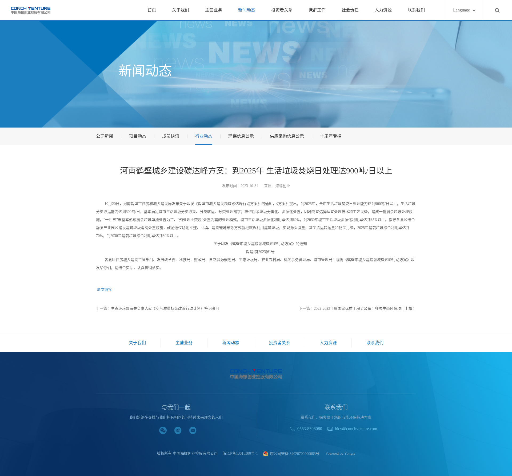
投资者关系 (282, 10)
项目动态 (137, 136)
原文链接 (104, 290)
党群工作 (317, 10)
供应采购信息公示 (287, 136)
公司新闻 (104, 136)
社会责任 (350, 10)
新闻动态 (246, 10)
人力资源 (383, 10)
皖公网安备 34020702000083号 (294, 454)
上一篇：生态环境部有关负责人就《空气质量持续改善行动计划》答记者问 (157, 309)
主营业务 (213, 10)
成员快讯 (170, 136)
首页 (151, 10)
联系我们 (416, 10)
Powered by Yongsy (340, 453)
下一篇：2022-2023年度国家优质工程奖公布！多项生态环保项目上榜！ (357, 309)
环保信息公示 (241, 136)
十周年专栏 (330, 136)
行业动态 (203, 136)
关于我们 (180, 10)
